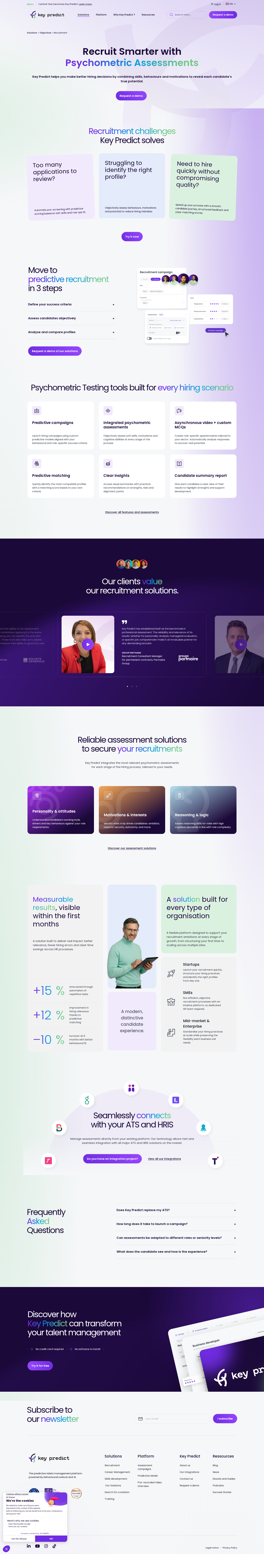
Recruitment (112, 1465)
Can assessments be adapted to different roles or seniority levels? (169, 1238)
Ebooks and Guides (224, 1479)
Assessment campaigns (145, 1467)
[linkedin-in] (29, 1546)
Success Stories (222, 1492)
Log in (217, 3)
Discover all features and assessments (132, 512)
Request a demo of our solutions (55, 351)
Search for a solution (117, 1492)
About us (185, 1465)
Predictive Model (148, 1475)
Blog (215, 1465)
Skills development (116, 1479)
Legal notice (212, 1547)
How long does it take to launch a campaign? (152, 1224)
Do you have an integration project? (112, 1159)
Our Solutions (113, 1485)
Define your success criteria (50, 304)
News (30, 3)
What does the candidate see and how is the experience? (162, 1252)
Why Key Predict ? (124, 14)
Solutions (84, 14)
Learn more (85, 4)
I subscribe (225, 1418)
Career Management (117, 1472)
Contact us (186, 1479)
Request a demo (223, 14)
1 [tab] (127, 686)
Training (109, 1499)
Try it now (132, 237)
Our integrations (189, 1472)
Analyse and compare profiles (51, 332)
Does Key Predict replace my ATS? (143, 1210)
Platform (101, 14)
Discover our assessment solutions (132, 848)
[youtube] (37, 1546)
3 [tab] (136, 686)
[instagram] (46, 1546)
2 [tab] (132, 686)
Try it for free (40, 1366)
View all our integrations (164, 1159)
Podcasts (218, 1485)
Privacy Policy (230, 1547)
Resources (148, 14)
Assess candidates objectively (52, 318)
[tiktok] (54, 1546)
